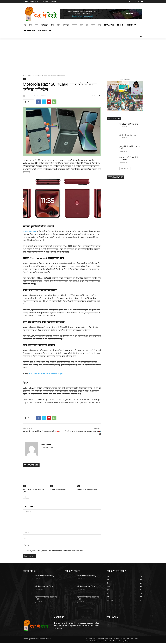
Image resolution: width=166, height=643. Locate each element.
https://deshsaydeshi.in (48, 447)
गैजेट (29, 76)
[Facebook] (129, 1)
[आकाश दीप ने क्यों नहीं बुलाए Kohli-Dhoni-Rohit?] (112, 160)
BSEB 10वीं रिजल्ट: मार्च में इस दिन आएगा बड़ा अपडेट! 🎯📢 (41, 431)
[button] (140, 36)
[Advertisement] (83, 55)
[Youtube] (142, 1)
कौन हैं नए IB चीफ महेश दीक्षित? (128, 135)
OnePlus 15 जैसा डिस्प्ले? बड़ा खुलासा (87, 489)
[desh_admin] (24, 96)
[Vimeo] (139, 1)
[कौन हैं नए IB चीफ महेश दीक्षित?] (112, 138)
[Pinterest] (49, 101)
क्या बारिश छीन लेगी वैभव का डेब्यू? (128, 124)
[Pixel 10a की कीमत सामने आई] (62, 478)
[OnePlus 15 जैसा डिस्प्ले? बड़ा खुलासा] (89, 478)
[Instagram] (132, 1)
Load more (124, 168)
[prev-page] (24, 497)
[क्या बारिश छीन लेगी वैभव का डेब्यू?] (112, 127)
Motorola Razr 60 (29, 231)
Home (25, 76)
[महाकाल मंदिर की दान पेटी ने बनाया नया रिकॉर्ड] (112, 149)
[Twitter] (135, 1)
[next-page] (27, 497)
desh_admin (31, 96)
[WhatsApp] (54, 101)
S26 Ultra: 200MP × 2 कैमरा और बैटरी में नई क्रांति (46, 374)
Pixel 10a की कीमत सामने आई (58, 489)
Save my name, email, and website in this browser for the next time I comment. (55, 551)
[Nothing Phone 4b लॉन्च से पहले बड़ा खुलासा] (35, 478)
